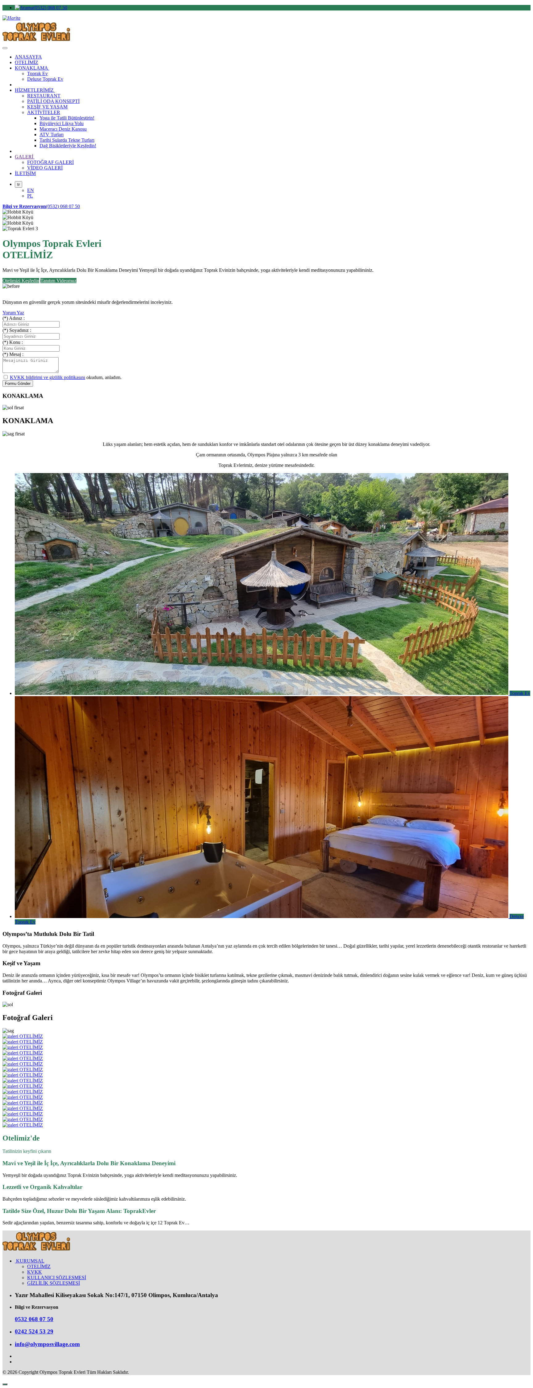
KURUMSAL (29, 1260)
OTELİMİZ (26, 62)
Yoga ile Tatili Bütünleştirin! (66, 117)
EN (30, 190)
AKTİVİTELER (43, 112)
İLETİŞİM (25, 173)
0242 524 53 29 (34, 1331)
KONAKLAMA (32, 68)
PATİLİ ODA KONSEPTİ (53, 101)
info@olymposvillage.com (47, 1344)
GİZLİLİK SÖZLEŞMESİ (53, 1283)
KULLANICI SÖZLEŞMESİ (56, 1277)
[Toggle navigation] (4, 48)
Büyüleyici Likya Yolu (61, 123)
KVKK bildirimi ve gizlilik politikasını (47, 377)
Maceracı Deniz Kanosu (63, 129)
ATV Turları (51, 134)
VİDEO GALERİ (45, 167)
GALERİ (25, 156)
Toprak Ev (37, 73)
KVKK (34, 1272)
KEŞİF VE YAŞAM (47, 106)
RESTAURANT (43, 95)
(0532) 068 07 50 (50, 7)
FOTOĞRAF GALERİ (50, 162)
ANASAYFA (28, 56)
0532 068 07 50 (34, 1319)
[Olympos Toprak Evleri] (36, 1250)
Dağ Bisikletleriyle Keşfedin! (67, 145)
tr (18, 184)
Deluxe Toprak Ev (45, 79)
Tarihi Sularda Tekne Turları (66, 140)
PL (30, 195)
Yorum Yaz (13, 312)
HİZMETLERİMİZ (35, 90)
